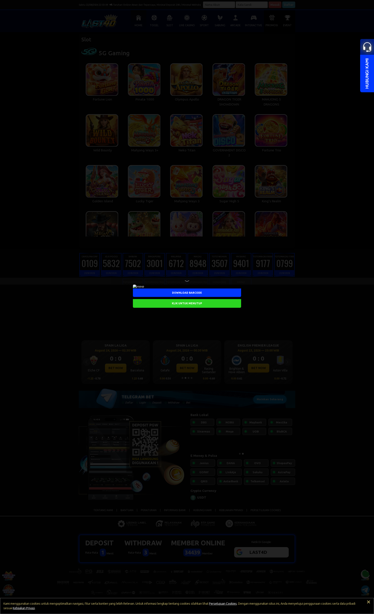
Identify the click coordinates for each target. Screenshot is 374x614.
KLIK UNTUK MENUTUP (187, 303)
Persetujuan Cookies (223, 603)
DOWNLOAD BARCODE (187, 292)
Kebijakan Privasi (24, 608)
